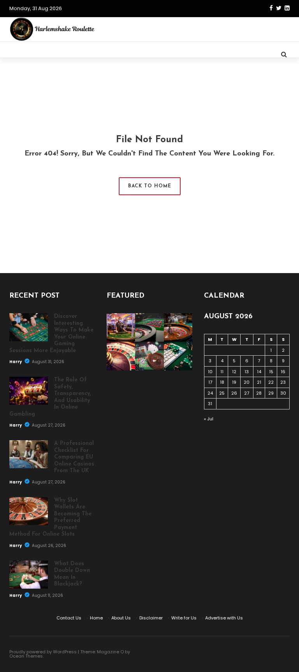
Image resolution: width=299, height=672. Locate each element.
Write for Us (184, 618)
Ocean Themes (26, 656)
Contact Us (68, 618)
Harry (16, 362)
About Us (121, 618)
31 (210, 403)
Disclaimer (151, 618)
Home (96, 618)
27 (246, 393)
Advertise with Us (224, 618)
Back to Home (149, 186)
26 (234, 393)
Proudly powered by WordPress (43, 652)
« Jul (208, 419)
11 (221, 372)
